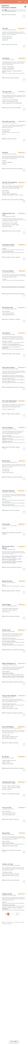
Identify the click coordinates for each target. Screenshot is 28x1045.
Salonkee (4, 922)
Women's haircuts (7, 923)
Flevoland (17, 922)
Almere (22, 922)
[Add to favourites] (24, 16)
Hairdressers (10, 922)
